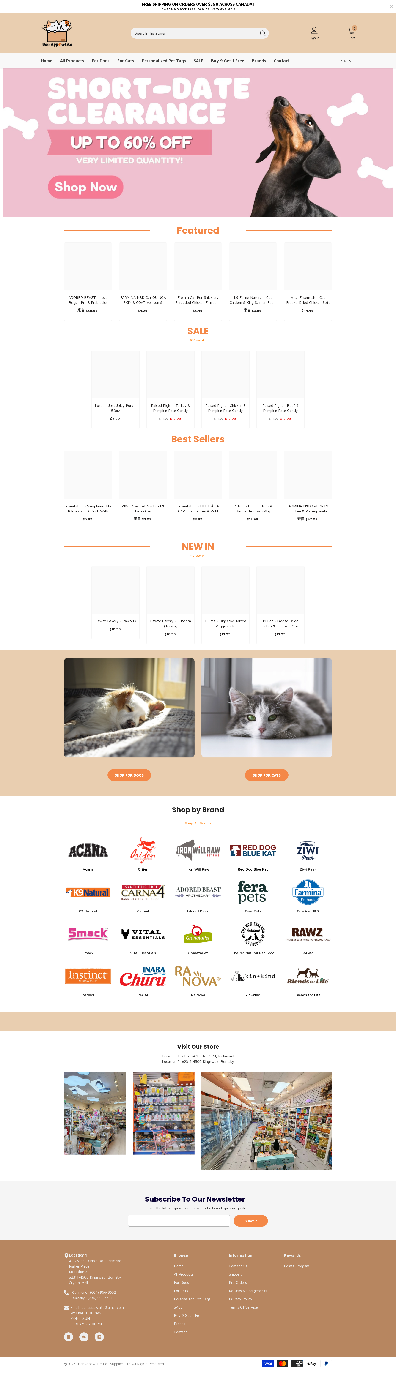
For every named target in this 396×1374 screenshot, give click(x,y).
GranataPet (198, 953)
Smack (88, 953)
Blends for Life (308, 995)
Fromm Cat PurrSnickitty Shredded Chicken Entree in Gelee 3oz (198, 300)
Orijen (143, 869)
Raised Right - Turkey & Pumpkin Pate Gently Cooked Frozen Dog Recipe (170, 408)
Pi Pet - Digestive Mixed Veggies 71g (225, 623)
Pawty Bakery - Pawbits (115, 621)
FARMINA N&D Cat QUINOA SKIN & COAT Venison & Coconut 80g (143, 300)
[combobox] (194, 33)
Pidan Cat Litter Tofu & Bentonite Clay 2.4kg (253, 508)
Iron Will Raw (198, 869)
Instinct (88, 995)
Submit (251, 1221)
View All (199, 340)
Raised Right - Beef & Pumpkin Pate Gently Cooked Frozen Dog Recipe (280, 408)
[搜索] (200, 33)
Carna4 (143, 911)
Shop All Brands (198, 823)
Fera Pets (253, 911)
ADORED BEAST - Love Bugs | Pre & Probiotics (88, 300)
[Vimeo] (99, 1336)
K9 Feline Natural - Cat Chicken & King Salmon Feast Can (253, 300)
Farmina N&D (308, 911)
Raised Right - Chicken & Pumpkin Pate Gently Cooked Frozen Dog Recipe (225, 408)
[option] (88, 282)
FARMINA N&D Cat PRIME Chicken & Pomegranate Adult (308, 509)
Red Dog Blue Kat (253, 869)
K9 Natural (88, 911)
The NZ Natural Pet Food (253, 953)
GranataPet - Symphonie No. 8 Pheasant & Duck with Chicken (88, 509)
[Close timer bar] (391, 6)
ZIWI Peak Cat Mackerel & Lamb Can (143, 508)
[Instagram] (68, 1336)
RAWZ (308, 953)
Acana (88, 869)
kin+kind (253, 995)
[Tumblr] (83, 1336)
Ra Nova (198, 995)
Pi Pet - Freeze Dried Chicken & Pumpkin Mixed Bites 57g (280, 624)
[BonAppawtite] (129, 707)
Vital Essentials (143, 953)
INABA (143, 995)
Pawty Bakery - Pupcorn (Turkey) (170, 623)
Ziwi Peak (308, 869)
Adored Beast (198, 911)
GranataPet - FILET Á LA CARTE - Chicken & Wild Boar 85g (198, 509)
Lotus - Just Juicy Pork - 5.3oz (115, 408)
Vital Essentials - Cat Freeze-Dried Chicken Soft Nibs (308, 300)
